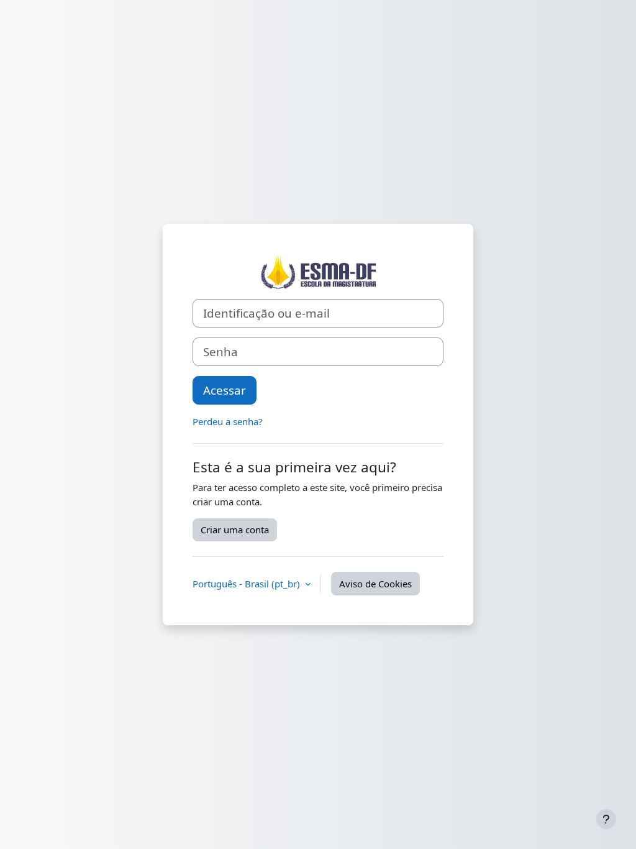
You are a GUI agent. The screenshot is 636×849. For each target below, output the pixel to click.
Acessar (224, 390)
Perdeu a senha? (228, 421)
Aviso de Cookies (375, 583)
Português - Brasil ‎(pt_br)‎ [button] (247, 583)
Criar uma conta (235, 529)
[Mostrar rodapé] (606, 819)
